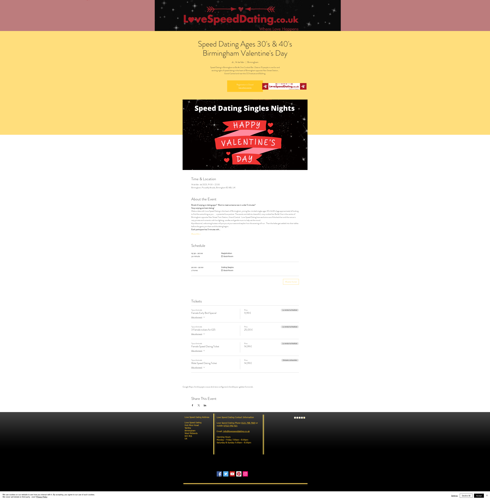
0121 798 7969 (248, 423)
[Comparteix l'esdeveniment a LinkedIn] (205, 405)
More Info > (195, 234)
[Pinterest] (238, 474)
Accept (479, 495)
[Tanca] (486, 495)
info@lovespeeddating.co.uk (236, 431)
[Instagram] (245, 474)
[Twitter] (225, 474)
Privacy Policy (41, 497)
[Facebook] (219, 474)
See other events (245, 87)
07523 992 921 (230, 426)
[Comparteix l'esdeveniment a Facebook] (192, 405)
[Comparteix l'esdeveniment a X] (199, 405)
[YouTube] (232, 474)
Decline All (466, 495)
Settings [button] (454, 495)
